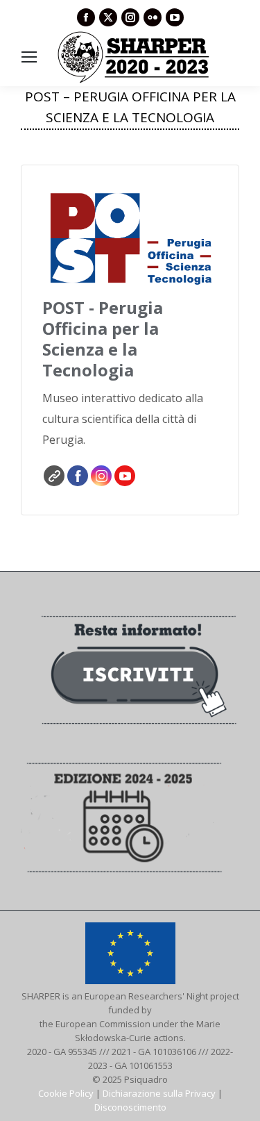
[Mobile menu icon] (29, 57)
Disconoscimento (130, 1107)
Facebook (77, 475)
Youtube (124, 475)
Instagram (101, 475)
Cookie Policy (66, 1093)
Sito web (54, 475)
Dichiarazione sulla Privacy (159, 1093)
